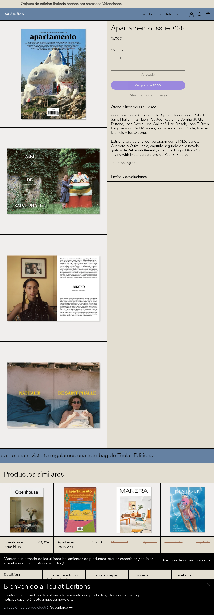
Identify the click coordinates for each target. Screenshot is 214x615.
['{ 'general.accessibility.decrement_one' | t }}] (112, 59)
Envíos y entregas (103, 575)
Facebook (183, 575)
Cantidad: (118, 50)
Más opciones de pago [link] (148, 95)
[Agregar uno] (128, 59)
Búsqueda (140, 575)
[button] (208, 14)
